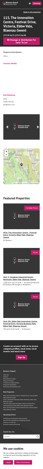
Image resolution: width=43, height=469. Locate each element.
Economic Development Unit (12, 386)
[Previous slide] (7, 127)
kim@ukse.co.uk (9, 105)
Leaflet (14, 183)
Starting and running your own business (15, 418)
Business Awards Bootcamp (11, 424)
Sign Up (21, 357)
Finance (5, 377)
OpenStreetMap (28, 183)
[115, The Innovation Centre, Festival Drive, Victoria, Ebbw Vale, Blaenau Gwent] (21, 164)
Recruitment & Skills (9, 379)
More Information (23, 462)
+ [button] (6, 151)
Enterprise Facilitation (9, 385)
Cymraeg (36, 3)
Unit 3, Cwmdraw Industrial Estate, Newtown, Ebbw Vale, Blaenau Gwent (20, 400)
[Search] (38, 437)
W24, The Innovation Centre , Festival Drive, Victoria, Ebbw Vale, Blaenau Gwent (20, 396)
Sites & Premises (8, 381)
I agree (8, 462)
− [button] (6, 154)
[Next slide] (38, 127)
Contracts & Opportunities (11, 383)
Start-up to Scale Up (9, 422)
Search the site (8, 432)
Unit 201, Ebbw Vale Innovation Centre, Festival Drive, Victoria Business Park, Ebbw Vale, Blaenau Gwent (19, 404)
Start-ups (6, 375)
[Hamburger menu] (29, 3)
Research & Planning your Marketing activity (16, 420)
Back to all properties (32, 12)
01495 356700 (8, 102)
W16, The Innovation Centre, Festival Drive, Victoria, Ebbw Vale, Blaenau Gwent (20, 408)
